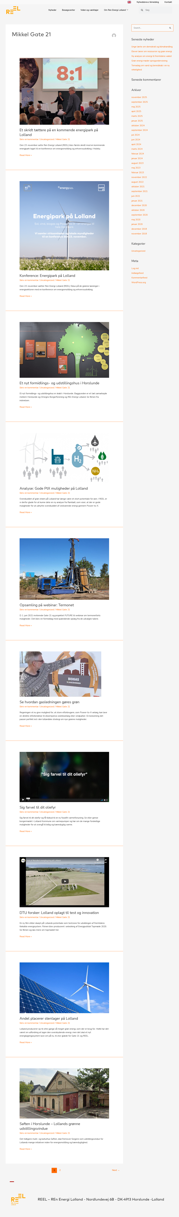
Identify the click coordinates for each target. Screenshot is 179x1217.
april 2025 (136, 111)
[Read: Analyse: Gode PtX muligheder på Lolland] (64, 457)
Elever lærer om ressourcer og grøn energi (151, 51)
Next (116, 1170)
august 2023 (137, 163)
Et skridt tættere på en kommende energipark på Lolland (59, 132)
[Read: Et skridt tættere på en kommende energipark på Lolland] (64, 91)
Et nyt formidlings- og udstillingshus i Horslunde (59, 383)
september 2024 (139, 130)
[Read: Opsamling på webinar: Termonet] (64, 568)
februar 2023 (137, 172)
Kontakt (168, 2)
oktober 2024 (138, 125)
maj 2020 (135, 219)
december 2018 (139, 229)
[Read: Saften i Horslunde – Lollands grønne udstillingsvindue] (64, 1093)
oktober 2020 (138, 210)
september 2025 (139, 102)
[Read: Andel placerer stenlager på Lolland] (64, 987)
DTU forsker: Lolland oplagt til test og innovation (59, 912)
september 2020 (139, 214)
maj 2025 (135, 106)
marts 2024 (137, 149)
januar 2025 (137, 120)
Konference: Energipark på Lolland (47, 275)
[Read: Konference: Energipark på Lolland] (64, 225)
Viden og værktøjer (89, 10)
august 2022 (137, 182)
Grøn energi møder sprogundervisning (149, 60)
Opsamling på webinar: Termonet (47, 605)
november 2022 (139, 177)
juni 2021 (135, 196)
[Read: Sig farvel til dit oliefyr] (64, 776)
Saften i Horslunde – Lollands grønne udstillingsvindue (50, 1126)
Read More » (26, 155)
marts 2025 (137, 116)
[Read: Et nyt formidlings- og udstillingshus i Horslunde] (64, 349)
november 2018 (139, 233)
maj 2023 (135, 167)
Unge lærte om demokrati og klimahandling (152, 46)
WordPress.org (138, 282)
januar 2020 (137, 224)
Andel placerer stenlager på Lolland (49, 1018)
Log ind (135, 268)
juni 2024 (135, 139)
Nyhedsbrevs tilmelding (148, 2)
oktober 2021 (138, 186)
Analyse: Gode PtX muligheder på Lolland (54, 488)
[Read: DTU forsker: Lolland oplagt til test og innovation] (64, 882)
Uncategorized (47, 139)
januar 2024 (137, 158)
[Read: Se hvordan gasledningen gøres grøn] (60, 673)
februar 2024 (137, 153)
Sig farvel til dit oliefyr (38, 807)
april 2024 (136, 144)
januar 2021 (137, 200)
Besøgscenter (68, 10)
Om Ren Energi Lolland (115, 10)
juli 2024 (135, 134)
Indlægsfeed (137, 273)
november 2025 (139, 97)
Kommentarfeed (139, 277)
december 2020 (139, 205)
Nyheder (52, 10)
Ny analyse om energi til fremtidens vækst (151, 56)
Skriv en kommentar (29, 139)
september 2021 (139, 191)
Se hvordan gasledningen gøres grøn (49, 702)
